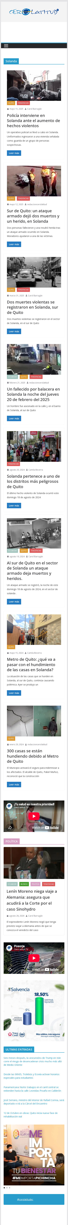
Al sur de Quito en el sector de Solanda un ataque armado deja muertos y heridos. (32, 570)
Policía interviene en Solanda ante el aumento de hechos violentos (33, 120)
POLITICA (35, 884)
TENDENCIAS (23, 103)
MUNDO (24, 884)
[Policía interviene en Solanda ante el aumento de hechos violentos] (34, 85)
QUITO (11, 103)
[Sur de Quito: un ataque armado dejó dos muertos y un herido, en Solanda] (34, 181)
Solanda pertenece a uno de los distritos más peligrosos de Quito (33, 481)
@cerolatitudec (25, 1199)
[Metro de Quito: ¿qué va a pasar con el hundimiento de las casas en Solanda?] (34, 629)
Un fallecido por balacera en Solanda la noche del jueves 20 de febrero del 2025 (33, 394)
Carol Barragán (34, 108)
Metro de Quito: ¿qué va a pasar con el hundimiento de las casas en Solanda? (31, 664)
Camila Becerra (36, 469)
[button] (4, 1187)
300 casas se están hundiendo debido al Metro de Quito (33, 756)
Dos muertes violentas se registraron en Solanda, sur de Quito (32, 307)
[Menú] (6, 45)
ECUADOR (12, 377)
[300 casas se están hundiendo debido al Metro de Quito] (34, 721)
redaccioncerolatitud (37, 204)
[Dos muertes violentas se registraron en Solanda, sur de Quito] (34, 272)
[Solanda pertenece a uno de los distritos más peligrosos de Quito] (34, 446)
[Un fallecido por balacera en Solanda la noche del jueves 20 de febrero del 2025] (34, 359)
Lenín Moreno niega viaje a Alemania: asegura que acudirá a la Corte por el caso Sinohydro (32, 900)
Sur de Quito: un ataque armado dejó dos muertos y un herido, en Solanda (33, 216)
